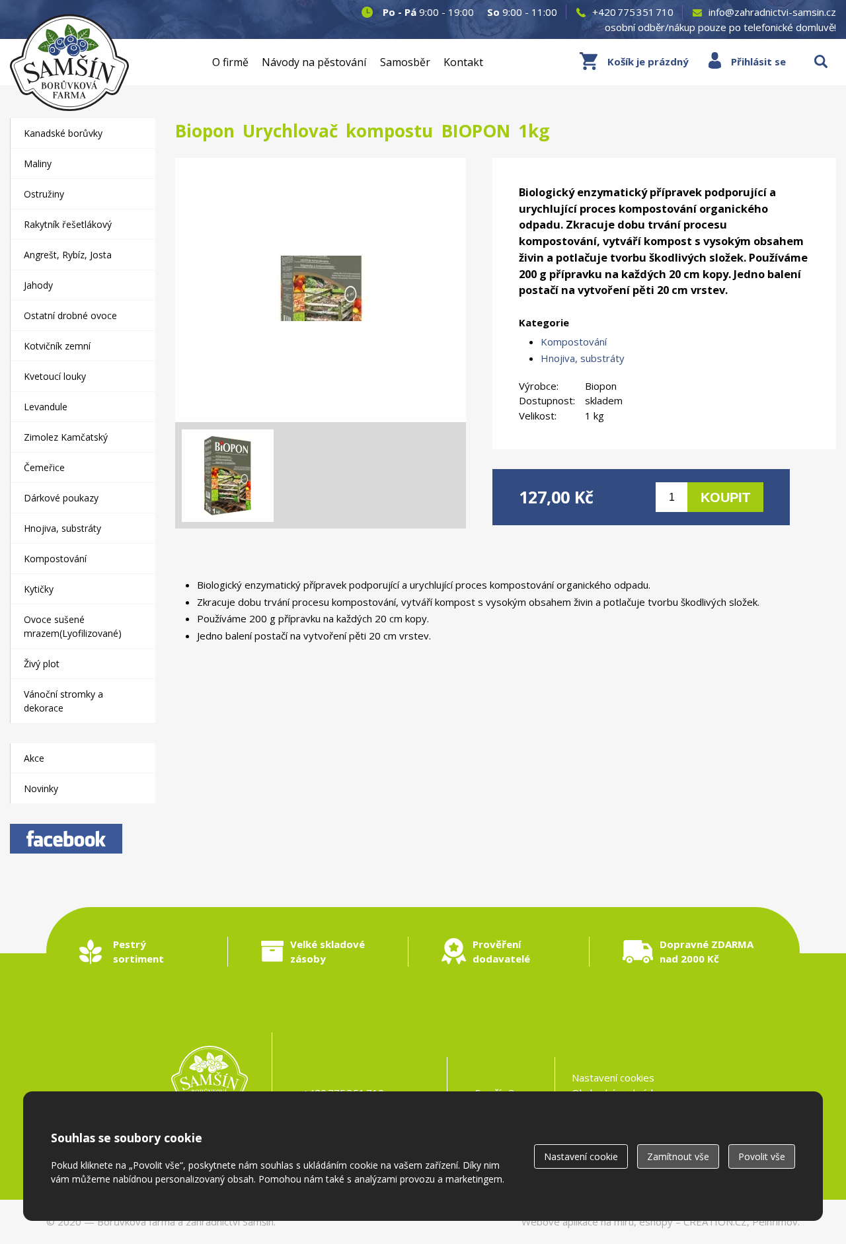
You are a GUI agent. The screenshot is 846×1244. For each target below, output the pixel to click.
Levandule (45, 406)
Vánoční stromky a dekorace (63, 701)
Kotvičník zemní (57, 346)
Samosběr (405, 62)
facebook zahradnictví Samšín (66, 839)
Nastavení (581, 1156)
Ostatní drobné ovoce (70, 315)
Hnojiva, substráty (583, 358)
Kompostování (574, 341)
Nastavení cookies (613, 1077)
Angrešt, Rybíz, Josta (68, 254)
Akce (34, 758)
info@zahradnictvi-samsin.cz (772, 11)
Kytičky (39, 589)
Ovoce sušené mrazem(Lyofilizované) (73, 626)
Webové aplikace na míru (577, 1221)
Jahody (38, 285)
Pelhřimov (775, 1221)
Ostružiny (44, 194)
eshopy (656, 1221)
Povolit (761, 1156)
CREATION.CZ (715, 1221)
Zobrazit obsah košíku (634, 61)
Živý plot (41, 663)
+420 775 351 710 (632, 11)
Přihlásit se (758, 61)
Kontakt (463, 62)
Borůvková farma (136, 1221)
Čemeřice (44, 467)
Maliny (38, 163)
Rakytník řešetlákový (68, 224)
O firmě (230, 62)
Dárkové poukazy (61, 498)
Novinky (41, 788)
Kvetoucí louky (55, 376)
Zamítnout (678, 1156)
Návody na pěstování (314, 62)
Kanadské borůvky (63, 133)
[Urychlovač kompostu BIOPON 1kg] (320, 290)
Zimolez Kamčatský (66, 437)
